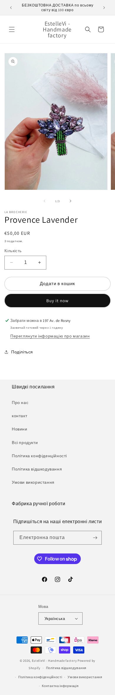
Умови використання (33, 482)
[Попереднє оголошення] (10, 7)
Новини (19, 429)
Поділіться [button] (22, 352)
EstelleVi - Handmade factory (54, 661)
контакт (19, 415)
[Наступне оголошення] (104, 7)
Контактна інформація (60, 686)
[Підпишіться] (94, 538)
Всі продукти (25, 442)
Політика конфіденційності (39, 455)
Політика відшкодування (37, 469)
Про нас (20, 402)
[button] (11, 29)
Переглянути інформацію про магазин (50, 336)
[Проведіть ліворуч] (44, 200)
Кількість (13, 250)
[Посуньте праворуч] (70, 200)
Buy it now (57, 300)
